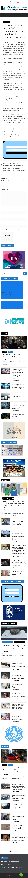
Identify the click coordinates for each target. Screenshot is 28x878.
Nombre (4, 209)
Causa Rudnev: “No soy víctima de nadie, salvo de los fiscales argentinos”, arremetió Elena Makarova (18, 807)
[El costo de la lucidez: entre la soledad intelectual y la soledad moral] (5, 397)
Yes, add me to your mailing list (11, 230)
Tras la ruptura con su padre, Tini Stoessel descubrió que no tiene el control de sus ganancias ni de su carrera (18, 676)
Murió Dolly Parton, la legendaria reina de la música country (18, 686)
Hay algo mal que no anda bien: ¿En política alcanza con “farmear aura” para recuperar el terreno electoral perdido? (19, 387)
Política (12, 498)
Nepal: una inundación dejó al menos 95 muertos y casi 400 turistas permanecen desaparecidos (13, 770)
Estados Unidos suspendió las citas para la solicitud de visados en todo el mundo (19, 797)
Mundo (4, 765)
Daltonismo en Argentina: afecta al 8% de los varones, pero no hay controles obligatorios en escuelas (18, 706)
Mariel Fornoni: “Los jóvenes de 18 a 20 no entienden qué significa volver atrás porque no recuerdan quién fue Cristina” (13, 504)
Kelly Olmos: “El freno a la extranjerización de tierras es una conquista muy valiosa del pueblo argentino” (19, 563)
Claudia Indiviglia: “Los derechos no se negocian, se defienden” (18, 573)
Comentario (5, 189)
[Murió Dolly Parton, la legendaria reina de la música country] (5, 687)
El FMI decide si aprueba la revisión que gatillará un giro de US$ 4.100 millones (13, 164)
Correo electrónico (6, 216)
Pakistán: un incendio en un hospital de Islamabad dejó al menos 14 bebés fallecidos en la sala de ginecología (18, 787)
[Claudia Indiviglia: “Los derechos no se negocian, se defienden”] (5, 574)
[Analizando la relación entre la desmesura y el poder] (14, 342)
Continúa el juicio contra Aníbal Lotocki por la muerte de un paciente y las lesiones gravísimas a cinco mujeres (18, 838)
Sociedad (11, 351)
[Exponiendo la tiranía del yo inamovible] (5, 416)
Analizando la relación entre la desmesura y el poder (11, 355)
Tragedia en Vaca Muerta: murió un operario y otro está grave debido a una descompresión (19, 828)
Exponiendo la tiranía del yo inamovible (18, 415)
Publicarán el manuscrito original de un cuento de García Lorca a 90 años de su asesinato (18, 665)
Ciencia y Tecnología (8, 642)
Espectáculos (6, 21)
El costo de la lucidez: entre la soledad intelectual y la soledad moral (19, 396)
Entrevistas (5, 498)
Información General (19, 642)
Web (2, 223)
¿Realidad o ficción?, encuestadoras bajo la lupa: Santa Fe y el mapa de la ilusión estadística (18, 406)
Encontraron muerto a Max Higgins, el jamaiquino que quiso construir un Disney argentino (18, 817)
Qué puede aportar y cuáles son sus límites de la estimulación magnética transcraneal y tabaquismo (18, 717)
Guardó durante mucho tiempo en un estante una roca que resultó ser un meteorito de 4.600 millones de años (13, 647)
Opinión (5, 351)
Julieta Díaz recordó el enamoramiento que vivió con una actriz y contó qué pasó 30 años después (19, 696)
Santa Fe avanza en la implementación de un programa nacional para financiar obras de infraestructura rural (13, 170)
